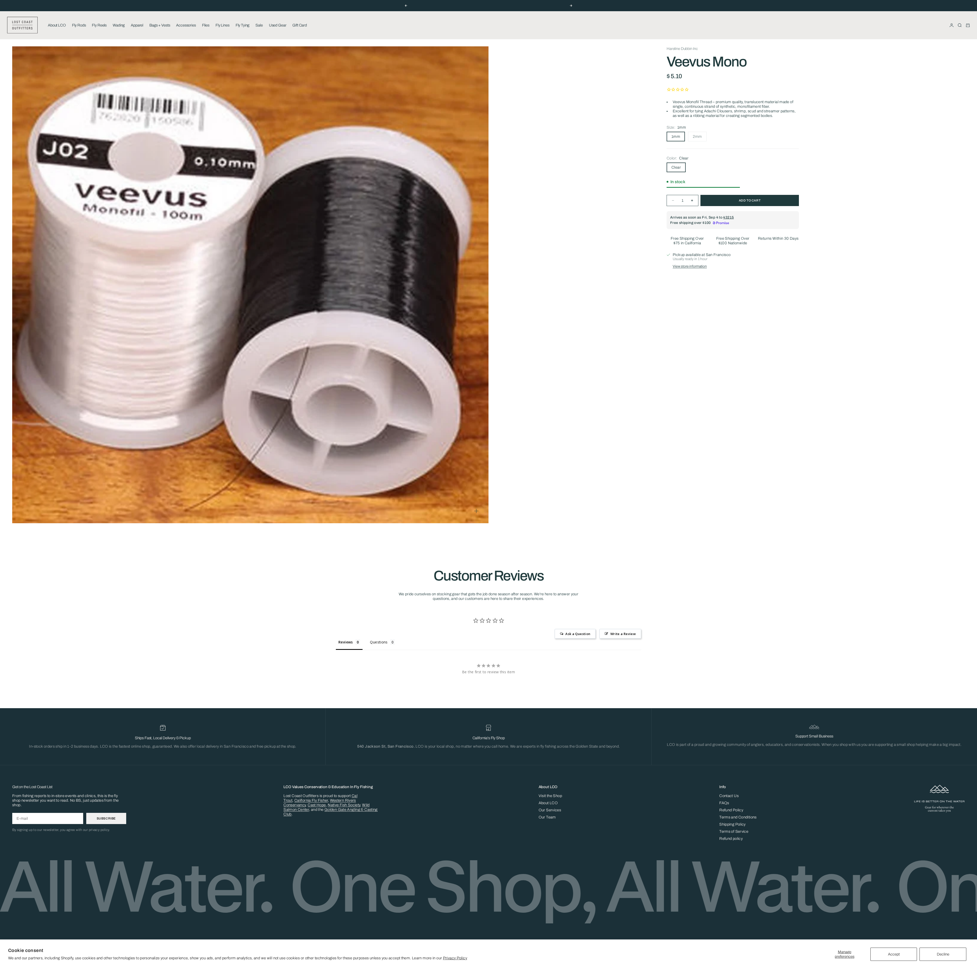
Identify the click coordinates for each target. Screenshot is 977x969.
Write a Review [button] (623, 633)
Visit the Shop (550, 796)
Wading (119, 25)
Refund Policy (731, 810)
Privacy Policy (455, 958)
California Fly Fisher (311, 800)
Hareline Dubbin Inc (682, 49)
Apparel (137, 25)
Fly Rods (79, 25)
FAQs (724, 803)
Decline (943, 954)
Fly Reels (99, 25)
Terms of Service (733, 831)
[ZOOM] (476, 511)
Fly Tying (243, 25)
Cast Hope (317, 805)
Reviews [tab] (345, 642)
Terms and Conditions (738, 817)
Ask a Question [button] (577, 633)
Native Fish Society (344, 805)
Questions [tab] (378, 642)
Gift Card (299, 25)
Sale (259, 25)
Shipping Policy (732, 824)
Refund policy (731, 839)
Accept (894, 954)
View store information (690, 266)
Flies (205, 25)
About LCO (57, 25)
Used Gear (277, 25)
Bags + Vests (159, 25)
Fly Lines (222, 25)
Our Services (550, 810)
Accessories (186, 25)
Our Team (547, 817)
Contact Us (729, 796)
